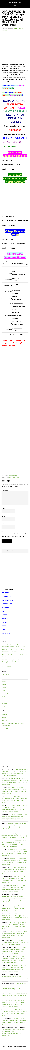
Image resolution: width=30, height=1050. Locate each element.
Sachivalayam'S (15, 2)
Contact (4, 678)
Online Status (5, 693)
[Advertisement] (15, 48)
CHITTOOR (5, 626)
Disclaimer (4, 720)
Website (4, 524)
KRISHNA (4, 611)
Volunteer (4, 706)
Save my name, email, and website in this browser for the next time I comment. (14, 535)
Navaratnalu (5, 687)
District (4, 681)
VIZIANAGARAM (7, 596)
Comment (5, 490)
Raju (3, 805)
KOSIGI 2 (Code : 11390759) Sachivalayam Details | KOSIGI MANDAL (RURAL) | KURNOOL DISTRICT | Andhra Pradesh (15, 942)
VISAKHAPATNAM (7, 600)
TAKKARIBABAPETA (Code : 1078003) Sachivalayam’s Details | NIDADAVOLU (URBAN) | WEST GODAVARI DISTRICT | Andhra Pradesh (15, 978)
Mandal (4, 684)
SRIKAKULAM (6, 593)
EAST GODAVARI (7, 604)
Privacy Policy (5, 728)
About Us (4, 714)
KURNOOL (5, 637)
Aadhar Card (5, 674)
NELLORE (4, 622)
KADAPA (4, 629)
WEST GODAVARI (7, 607)
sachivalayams (13, 475)
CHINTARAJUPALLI (14, 477)
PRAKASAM (5, 618)
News (3, 690)
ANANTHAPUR (6, 633)
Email (4, 516)
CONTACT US (5, 717)
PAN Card (4, 697)
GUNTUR (4, 615)
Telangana (4, 703)
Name (4, 508)
